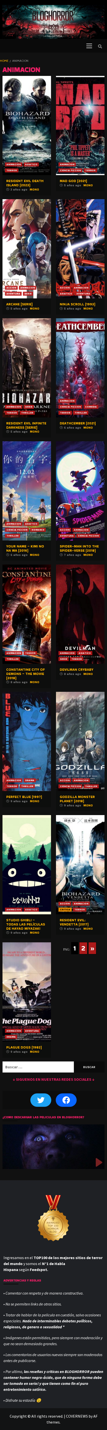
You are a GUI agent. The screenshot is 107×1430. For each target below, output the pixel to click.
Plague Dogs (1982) (24, 1047)
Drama (29, 780)
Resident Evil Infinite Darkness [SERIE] (26, 425)
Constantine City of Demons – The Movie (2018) (25, 673)
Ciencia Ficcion (70, 170)
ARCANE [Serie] (19, 304)
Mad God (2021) (73, 180)
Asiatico (31, 164)
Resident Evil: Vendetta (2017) (74, 922)
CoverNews (77, 1416)
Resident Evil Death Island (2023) (25, 183)
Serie (28, 293)
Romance (38, 530)
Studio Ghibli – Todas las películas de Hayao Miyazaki (25, 924)
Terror (11, 170)
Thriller (27, 412)
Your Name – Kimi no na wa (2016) (25, 548)
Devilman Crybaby (76, 669)
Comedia (91, 407)
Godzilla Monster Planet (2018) (77, 798)
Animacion (13, 164)
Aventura (13, 293)
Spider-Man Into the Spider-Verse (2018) (79, 548)
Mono (34, 189)
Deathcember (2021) (78, 423)
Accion (11, 287)
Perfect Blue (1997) (24, 796)
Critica (65, 909)
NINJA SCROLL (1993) (77, 304)
